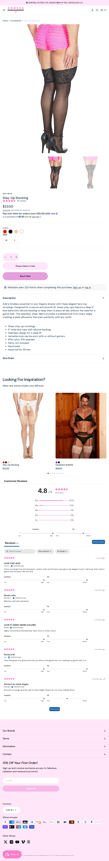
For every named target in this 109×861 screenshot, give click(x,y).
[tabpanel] (54, 631)
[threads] (29, 842)
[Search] (97, 10)
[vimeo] (23, 842)
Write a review (98, 542)
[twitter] (6, 842)
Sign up (77, 287)
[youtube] (17, 842)
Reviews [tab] (11, 543)
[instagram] (11, 842)
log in (88, 287)
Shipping (6, 210)
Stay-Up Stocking (64, 464)
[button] (4, 10)
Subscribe (31, 788)
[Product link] (28, 426)
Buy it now (25, 276)
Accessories (16, 20)
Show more (54, 709)
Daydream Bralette (11, 464)
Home (5, 20)
